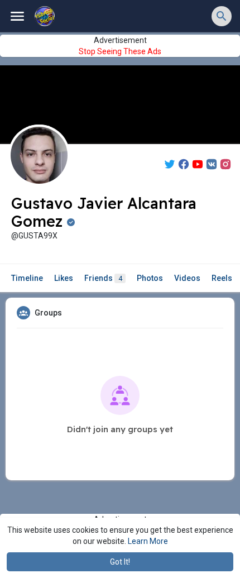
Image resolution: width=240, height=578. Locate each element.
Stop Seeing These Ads (120, 51)
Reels (222, 278)
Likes (63, 278)
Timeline (27, 278)
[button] (222, 16)
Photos (150, 278)
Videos (187, 278)
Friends (103, 278)
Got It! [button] (120, 561)
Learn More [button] (148, 541)
